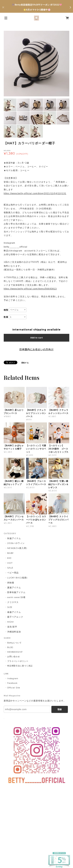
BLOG (10, 647)
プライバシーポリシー (18, 661)
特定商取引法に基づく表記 (20, 665)
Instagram (12, 678)
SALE (10, 567)
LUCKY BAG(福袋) (17, 577)
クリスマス (13, 602)
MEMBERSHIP (15, 652)
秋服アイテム (14, 538)
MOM (10, 621)
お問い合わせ (13, 656)
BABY (10, 553)
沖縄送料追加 (14, 631)
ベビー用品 (13, 572)
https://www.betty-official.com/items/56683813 (30, 289)
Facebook (12, 683)
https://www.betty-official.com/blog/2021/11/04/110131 (35, 193)
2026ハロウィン (16, 543)
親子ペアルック (15, 617)
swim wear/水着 (16, 597)
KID (9, 558)
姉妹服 (10, 582)
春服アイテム (14, 612)
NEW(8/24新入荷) (17, 548)
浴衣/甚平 (12, 626)
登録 (59, 709)
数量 (6, 317)
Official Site (13, 687)
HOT (10, 563)
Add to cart (36, 337)
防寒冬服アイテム (16, 592)
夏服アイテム (14, 587)
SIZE (10, 607)
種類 (6, 310)
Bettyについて (14, 642)
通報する (25, 363)
